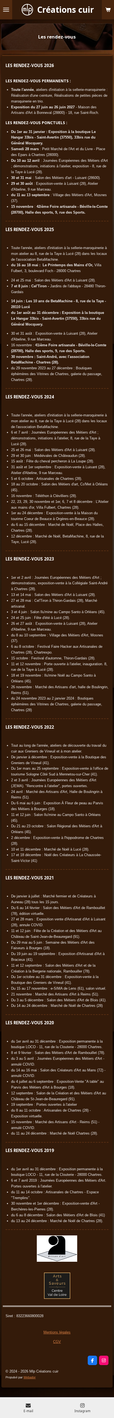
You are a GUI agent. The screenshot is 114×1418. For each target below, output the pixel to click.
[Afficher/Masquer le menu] (6, 9)
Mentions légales (57, 1332)
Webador (30, 1377)
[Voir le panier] (108, 9)
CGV (57, 1342)
